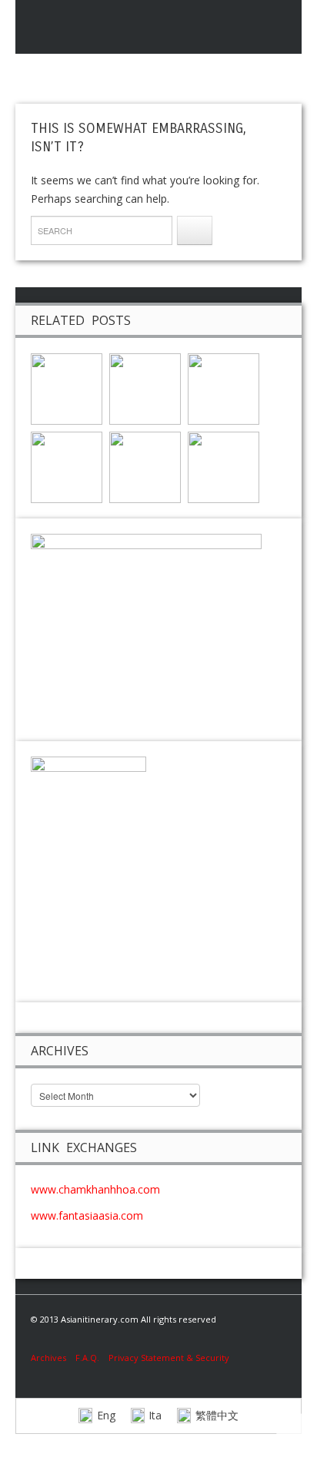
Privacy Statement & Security (168, 1357)
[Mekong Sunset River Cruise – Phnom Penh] (66, 466)
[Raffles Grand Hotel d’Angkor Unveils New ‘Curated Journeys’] (145, 387)
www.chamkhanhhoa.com (95, 1189)
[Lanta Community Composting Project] (223, 466)
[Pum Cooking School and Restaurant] (66, 387)
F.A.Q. (87, 1357)
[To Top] (294, 1430)
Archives (53, 1357)
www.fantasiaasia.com (87, 1215)
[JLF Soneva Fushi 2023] (145, 466)
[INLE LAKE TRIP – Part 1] (223, 387)
